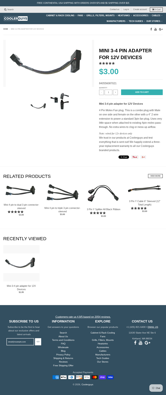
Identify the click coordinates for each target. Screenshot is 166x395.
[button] (107, 63)
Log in (126, 9)
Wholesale (63, 347)
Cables (156, 15)
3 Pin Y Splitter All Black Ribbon (103, 209)
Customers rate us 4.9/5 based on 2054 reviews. (83, 316)
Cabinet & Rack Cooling (60, 15)
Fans (80, 15)
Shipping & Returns (63, 358)
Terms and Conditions (63, 340)
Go (38, 342)
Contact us (114, 9)
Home (5, 29)
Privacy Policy (63, 354)
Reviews (63, 361)
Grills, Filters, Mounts (100, 15)
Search (63, 332)
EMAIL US (153, 327)
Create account (140, 9)
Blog (63, 351)
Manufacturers (116, 21)
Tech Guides (136, 21)
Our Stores (153, 21)
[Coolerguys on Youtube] (155, 29)
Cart (157, 9)
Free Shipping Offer (63, 365)
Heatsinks (124, 15)
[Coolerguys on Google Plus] (161, 29)
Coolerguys (87, 384)
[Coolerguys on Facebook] (151, 29)
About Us (63, 336)
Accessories (140, 15)
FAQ (63, 343)
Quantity (103, 88)
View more (155, 176)
